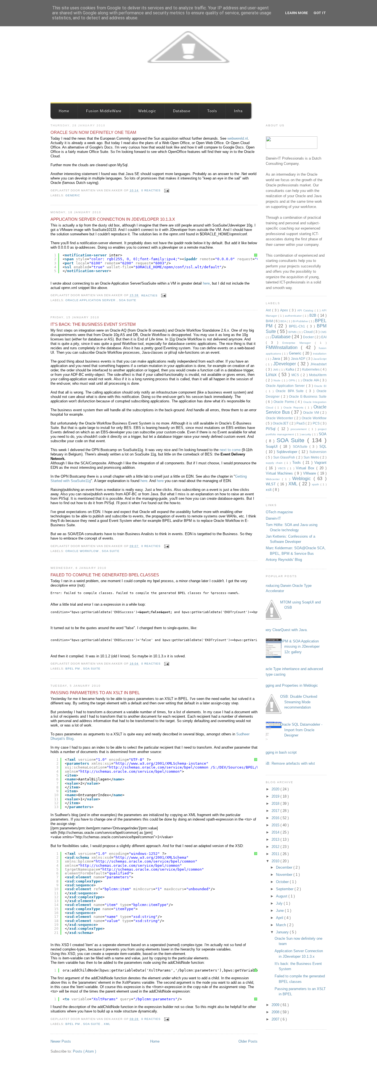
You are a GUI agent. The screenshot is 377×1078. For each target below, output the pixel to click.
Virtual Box (306, 468)
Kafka (290, 369)
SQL (322, 446)
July (280, 903)
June (280, 910)
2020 (276, 789)
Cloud (309, 332)
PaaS (301, 423)
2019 (276, 796)
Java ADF (298, 358)
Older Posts (247, 1041)
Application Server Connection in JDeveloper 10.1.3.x (113, 219)
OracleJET (281, 423)
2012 (276, 847)
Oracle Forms (284, 401)
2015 (276, 825)
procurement (300, 429)
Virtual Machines (280, 473)
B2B (313, 315)
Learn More (296, 13)
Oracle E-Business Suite (307, 396)
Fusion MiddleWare (103, 111)
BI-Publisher (301, 321)
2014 (276, 832)
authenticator (294, 315)
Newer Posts (61, 1041)
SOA (322, 434)
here (206, 283)
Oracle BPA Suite (291, 391)
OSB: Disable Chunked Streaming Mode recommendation (298, 701)
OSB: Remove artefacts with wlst (288, 763)
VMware (310, 473)
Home (64, 111)
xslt (269, 490)
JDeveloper (285, 363)
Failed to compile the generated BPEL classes (105, 574)
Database (181, 111)
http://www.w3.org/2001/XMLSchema (151, 857)
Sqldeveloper (288, 452)
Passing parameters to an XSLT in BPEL (95, 692)
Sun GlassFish (284, 457)
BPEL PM (73, 668)
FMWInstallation (283, 347)
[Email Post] (166, 190)
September (285, 889)
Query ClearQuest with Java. (285, 630)
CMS (323, 332)
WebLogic (147, 111)
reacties (150, 295)
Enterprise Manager (298, 342)
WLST (271, 484)
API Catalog (306, 310)
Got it (320, 13)
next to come (230, 450)
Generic (72, 195)
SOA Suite (127, 300)
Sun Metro (312, 457)
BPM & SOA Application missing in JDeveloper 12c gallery (300, 646)
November (284, 875)
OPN (292, 380)
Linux (272, 374)
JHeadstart (318, 364)
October (283, 882)
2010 (276, 861)
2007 (276, 1019)
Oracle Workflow (82, 551)
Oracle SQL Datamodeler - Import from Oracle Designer (301, 729)
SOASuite (301, 446)
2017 (276, 811)
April (280, 918)
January (283, 932)
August (282, 896)
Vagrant (320, 462)
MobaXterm (317, 375)
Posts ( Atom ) (84, 1051)
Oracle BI (320, 385)
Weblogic (303, 478)
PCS (316, 423)
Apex (284, 310)
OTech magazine (279, 512)
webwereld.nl (237, 138)
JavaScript (319, 358)
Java (276, 358)
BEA (283, 321)
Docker (309, 337)
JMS (276, 369)
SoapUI (273, 446)
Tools (212, 111)
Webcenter (274, 479)
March (281, 925)
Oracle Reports (294, 407)
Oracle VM (311, 412)
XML (107, 1023)
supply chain (275, 462)
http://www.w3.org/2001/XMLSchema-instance (161, 763)
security (306, 434)
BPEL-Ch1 (298, 326)
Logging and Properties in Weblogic (290, 685)
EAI (323, 337)
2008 (276, 1012)
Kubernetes (311, 369)
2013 (276, 839)
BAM (270, 321)
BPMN (292, 332)
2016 (276, 818)
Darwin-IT (273, 518)
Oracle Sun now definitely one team (93, 132)
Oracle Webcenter (280, 418)
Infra (238, 111)
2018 (276, 803)
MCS (296, 375)
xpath (316, 484)
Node (278, 380)
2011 (276, 854)
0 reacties (151, 190)
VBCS (282, 468)
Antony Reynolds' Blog (284, 560)
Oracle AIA (311, 380)
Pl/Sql (272, 429)
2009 (276, 1005)
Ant (269, 310)
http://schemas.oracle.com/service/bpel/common (158, 767)
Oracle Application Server (90, 300)
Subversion (317, 452)
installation (319, 353)
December (284, 867)
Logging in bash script (279, 752)
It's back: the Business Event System (93, 324)
